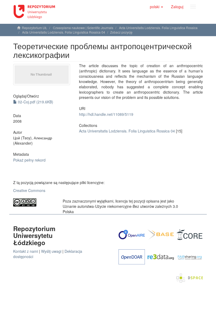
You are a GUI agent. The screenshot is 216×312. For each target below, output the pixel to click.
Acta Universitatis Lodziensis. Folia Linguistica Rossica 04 (63, 32)
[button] (156, 6)
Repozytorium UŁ (34, 27)
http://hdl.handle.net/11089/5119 (106, 114)
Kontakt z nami (25, 251)
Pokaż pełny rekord (29, 160)
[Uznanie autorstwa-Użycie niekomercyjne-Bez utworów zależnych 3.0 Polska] (34, 202)
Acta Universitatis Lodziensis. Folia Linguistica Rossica (158, 27)
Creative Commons (29, 190)
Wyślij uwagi (51, 251)
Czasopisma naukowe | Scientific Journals (83, 27)
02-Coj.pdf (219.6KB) (35, 101)
